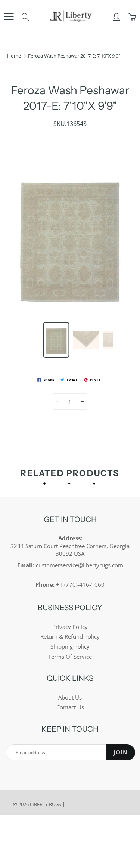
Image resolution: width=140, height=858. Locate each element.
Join (120, 752)
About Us (70, 697)
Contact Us (70, 707)
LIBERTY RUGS (45, 804)
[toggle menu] (8, 16)
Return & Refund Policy (70, 636)
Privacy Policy (70, 626)
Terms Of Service (70, 656)
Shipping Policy (70, 646)
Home (14, 55)
